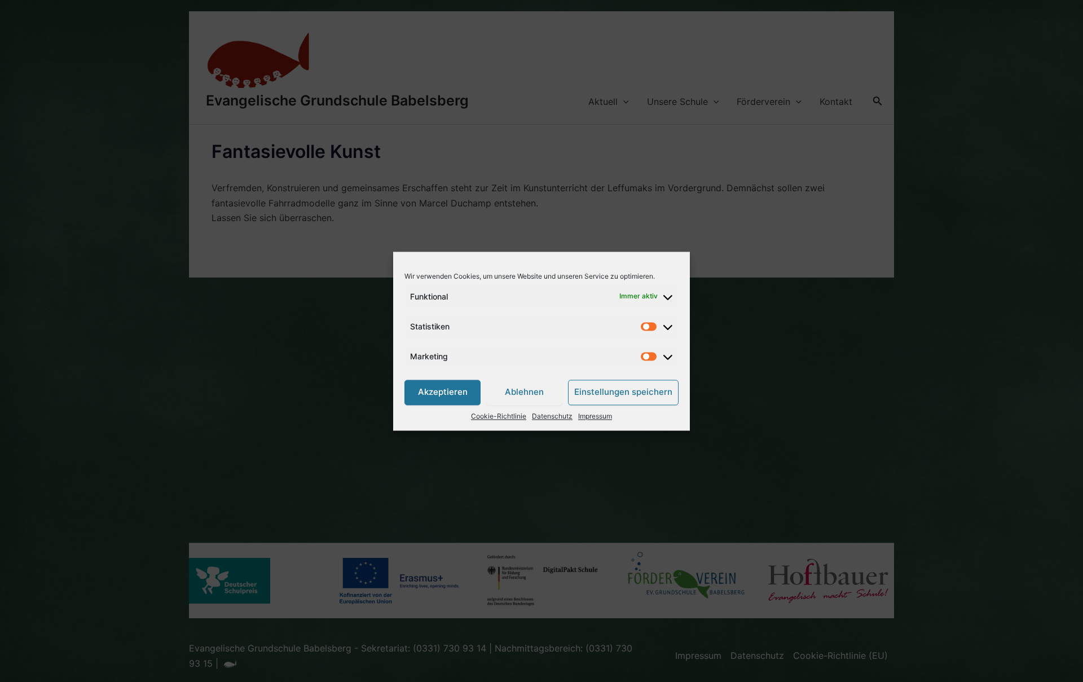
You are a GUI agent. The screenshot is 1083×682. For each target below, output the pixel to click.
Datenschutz (552, 416)
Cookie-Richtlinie (498, 416)
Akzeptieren (443, 392)
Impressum (595, 416)
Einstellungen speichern (623, 392)
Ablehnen (524, 392)
